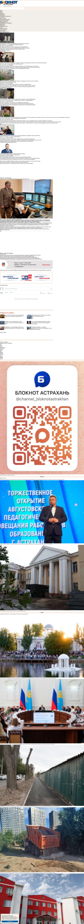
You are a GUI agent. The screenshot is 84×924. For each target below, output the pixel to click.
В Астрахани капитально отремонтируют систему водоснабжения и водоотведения (16, 141)
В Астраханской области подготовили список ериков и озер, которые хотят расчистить (17, 259)
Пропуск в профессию (47, 270)
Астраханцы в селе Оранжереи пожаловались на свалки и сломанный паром (15, 84)
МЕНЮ (1, 10)
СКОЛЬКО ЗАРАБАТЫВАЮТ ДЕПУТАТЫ (8, 142)
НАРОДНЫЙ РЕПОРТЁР (5, 19)
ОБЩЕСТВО (2, 24)
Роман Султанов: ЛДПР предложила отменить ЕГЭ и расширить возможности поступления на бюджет (48, 479)
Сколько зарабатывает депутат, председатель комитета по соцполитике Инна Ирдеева (17, 159)
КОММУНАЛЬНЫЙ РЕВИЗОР (6, 69)
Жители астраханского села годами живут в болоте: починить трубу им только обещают (17, 85)
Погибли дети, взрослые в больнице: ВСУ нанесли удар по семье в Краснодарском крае (16, 479)
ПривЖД (14, 270)
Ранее (11, 292)
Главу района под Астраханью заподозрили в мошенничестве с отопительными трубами (17, 104)
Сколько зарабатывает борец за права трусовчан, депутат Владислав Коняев (15, 157)
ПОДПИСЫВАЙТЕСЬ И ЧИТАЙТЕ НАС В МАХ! (7, 475)
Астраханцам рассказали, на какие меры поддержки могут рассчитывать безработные (17, 138)
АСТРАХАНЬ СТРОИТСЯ (5, 50)
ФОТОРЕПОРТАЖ (3, 28)
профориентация (21, 270)
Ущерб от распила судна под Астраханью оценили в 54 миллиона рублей (14, 257)
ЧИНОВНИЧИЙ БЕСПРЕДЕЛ (6, 87)
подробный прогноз (4, 343)
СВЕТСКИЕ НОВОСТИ (4, 32)
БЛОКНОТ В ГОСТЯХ (4, 105)
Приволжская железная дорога (6, 270)
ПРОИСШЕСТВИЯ (3, 26)
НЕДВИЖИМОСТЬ (3, 21)
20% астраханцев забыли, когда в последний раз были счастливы (13, 256)
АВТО (1, 11)
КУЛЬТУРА (2, 17)
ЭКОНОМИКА (2, 30)
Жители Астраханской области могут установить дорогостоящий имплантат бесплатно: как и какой (20, 67)
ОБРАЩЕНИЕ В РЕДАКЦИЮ (6, 23)
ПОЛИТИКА (2, 25)
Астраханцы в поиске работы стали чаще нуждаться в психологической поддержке (43, 678)
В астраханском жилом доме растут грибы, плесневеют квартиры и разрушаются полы (17, 86)
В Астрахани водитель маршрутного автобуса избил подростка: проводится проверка (41, 872)
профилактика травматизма (30, 270)
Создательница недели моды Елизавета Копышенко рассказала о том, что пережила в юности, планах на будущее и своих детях (26, 120)
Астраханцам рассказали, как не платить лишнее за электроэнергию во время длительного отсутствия (20, 140)
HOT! (1, 124)
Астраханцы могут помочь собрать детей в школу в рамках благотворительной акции (45, 806)
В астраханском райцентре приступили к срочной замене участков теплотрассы (16, 258)
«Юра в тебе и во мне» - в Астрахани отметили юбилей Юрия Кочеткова (14, 68)
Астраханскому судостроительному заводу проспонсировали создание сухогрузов (16, 255)
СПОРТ (1, 27)
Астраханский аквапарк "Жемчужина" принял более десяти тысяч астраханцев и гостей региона (19, 66)
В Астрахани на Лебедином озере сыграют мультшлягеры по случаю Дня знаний (15, 678)
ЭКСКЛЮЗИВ (2, 51)
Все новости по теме (4, 45)
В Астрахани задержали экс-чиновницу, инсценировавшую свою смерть (14, 102)
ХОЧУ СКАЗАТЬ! (3, 29)
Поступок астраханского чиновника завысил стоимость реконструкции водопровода (16, 103)
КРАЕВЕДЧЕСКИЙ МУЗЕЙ (5, 16)
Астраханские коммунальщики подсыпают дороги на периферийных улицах (14, 872)
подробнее (10, 343)
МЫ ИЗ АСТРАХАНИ (4, 20)
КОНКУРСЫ (2, 15)
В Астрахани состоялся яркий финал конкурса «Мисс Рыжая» (12, 49)
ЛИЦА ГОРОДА (3, 18)
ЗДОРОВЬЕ (2, 14)
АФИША (1, 13)
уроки (17, 270)
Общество (2, 177)
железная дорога (39, 270)
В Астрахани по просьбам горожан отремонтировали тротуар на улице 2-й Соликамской (16, 806)
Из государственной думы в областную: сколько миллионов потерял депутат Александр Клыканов (20, 158)
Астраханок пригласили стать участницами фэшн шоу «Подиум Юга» (14, 46)
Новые (1, 292)
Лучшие (6, 292)
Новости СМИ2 (3, 332)
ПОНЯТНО (9, 921)
